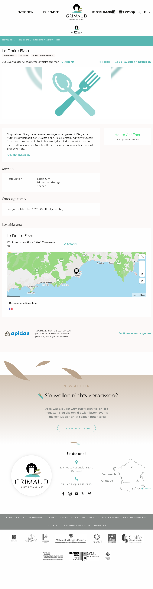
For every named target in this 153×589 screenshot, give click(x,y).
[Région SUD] (84, 556)
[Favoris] (134, 12)
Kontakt (12, 517)
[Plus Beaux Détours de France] (46, 538)
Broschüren (32, 517)
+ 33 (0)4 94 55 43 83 (76, 484)
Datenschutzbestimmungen (124, 517)
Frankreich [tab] (108, 474)
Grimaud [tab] (107, 480)
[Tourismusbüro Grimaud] (31, 475)
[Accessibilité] (127, 12)
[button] (139, 12)
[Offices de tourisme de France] (108, 556)
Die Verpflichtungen (62, 517)
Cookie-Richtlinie (61, 525)
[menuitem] (25, 12)
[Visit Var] (53, 556)
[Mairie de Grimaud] (14, 538)
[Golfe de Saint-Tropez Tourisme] (132, 538)
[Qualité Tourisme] (97, 538)
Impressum (90, 517)
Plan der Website (92, 525)
